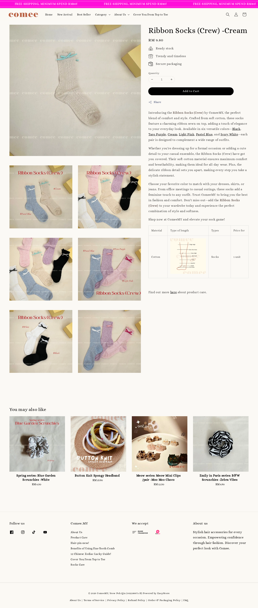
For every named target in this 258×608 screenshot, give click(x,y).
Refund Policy (136, 600)
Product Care (79, 537)
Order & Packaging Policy (164, 600)
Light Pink (186, 134)
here (173, 292)
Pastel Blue (204, 134)
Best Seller (84, 14)
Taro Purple (157, 134)
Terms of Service (94, 600)
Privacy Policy (116, 600)
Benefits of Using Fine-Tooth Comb (93, 548)
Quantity (153, 73)
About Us (120, 14)
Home (49, 14)
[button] (228, 14)
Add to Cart (191, 91)
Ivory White (229, 134)
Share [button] (157, 102)
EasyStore (163, 593)
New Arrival (65, 14)
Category (101, 14)
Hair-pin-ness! (80, 542)
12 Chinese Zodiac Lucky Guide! (91, 553)
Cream (172, 134)
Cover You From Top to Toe (150, 14)
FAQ (185, 600)
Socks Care (78, 564)
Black (236, 129)
